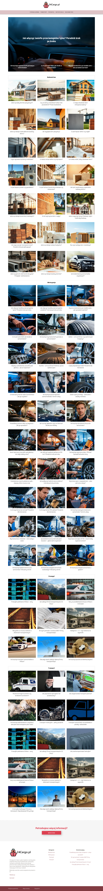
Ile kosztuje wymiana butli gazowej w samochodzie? (22, 66)
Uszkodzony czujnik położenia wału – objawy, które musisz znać (22, 482)
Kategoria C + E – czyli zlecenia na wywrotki (80, 632)
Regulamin (37, 888)
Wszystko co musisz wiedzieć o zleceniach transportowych (22, 632)
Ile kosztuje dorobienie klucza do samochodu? (80, 424)
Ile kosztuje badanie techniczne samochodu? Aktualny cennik (22, 569)
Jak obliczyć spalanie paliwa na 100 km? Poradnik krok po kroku (51, 453)
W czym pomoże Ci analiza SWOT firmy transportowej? (51, 632)
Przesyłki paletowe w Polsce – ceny (22, 602)
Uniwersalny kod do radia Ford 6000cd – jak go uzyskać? (22, 395)
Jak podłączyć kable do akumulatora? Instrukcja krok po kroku (51, 482)
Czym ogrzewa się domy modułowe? (22, 159)
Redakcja (12, 875)
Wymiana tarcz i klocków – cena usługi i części (22, 540)
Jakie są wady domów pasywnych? (22, 103)
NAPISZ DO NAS (51, 833)
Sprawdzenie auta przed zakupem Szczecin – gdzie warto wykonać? (51, 540)
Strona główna (34, 12)
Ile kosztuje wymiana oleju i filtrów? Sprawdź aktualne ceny (81, 453)
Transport (43, 12)
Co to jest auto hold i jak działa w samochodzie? (51, 66)
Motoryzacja (60, 12)
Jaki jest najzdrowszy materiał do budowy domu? (80, 188)
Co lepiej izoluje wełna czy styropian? (51, 159)
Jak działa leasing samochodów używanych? (80, 275)
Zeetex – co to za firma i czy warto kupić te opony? (80, 338)
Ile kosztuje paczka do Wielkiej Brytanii (81, 659)
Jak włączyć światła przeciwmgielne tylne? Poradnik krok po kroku (51, 40)
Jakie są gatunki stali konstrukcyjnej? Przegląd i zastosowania (22, 275)
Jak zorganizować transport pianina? (80, 694)
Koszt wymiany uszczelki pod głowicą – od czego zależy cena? (22, 453)
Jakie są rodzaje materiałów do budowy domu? (22, 133)
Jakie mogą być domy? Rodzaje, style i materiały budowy (80, 217)
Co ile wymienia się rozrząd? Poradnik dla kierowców (22, 511)
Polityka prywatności (13, 888)
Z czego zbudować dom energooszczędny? (80, 104)
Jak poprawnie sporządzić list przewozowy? (51, 695)
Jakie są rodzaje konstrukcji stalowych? (22, 216)
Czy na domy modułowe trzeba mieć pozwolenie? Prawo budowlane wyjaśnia (51, 104)
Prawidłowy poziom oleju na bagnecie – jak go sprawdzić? (22, 424)
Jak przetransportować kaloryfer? (80, 751)
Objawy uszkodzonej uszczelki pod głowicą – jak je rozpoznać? (22, 367)
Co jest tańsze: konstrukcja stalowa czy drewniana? (51, 188)
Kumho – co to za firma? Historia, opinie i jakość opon (51, 367)
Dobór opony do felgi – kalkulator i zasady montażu (80, 395)
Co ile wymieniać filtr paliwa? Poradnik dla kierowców (51, 511)
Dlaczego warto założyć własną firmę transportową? (51, 660)
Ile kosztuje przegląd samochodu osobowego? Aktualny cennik (51, 569)
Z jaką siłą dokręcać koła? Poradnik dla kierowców (80, 367)
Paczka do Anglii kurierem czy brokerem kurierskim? (22, 695)
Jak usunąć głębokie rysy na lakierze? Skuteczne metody (51, 424)
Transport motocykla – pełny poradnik (51, 722)
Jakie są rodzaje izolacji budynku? (51, 245)
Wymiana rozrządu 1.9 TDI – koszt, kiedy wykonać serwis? (80, 540)
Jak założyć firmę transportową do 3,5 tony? (51, 603)
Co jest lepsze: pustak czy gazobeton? (22, 187)
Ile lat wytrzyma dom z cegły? (51, 216)
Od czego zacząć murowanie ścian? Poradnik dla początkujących (22, 246)
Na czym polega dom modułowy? (80, 245)
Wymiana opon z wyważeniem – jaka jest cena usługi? (80, 482)
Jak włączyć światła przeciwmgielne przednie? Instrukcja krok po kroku (51, 309)
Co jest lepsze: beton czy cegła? (80, 132)
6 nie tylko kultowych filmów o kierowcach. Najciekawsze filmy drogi (22, 810)
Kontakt (12, 878)
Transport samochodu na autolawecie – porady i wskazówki (80, 723)
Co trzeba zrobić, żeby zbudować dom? (80, 159)
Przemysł (51, 12)
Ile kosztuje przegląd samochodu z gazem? (80, 569)
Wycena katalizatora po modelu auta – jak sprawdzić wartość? (80, 66)
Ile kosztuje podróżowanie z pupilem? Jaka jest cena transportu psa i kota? (22, 723)
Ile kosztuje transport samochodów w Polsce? (22, 660)
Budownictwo (69, 12)
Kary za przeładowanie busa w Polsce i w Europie (80, 603)
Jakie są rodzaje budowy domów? (51, 274)
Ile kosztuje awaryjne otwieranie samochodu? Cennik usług (80, 511)
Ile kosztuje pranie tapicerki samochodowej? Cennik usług (51, 395)
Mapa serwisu (26, 888)
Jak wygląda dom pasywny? (51, 132)
